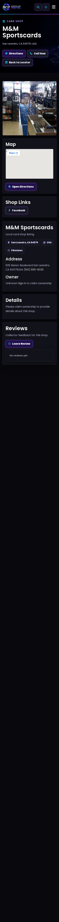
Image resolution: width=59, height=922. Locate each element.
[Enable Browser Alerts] (45, 7)
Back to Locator (19, 62)
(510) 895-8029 (33, 269)
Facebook (18, 210)
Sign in (22, 283)
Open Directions (23, 186)
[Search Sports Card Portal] (38, 7)
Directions (16, 53)
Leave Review (21, 343)
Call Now (40, 53)
